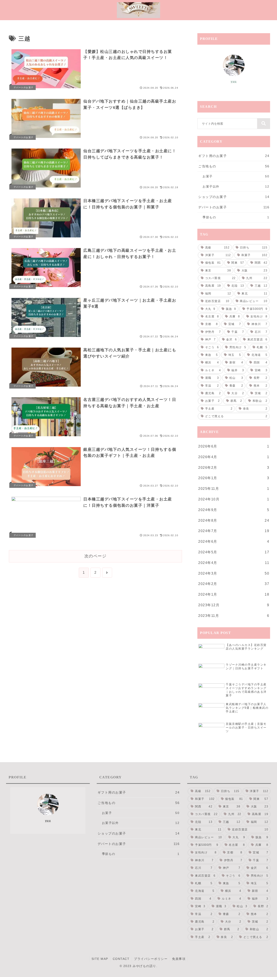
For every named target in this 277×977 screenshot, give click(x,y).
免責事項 (178, 959)
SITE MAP (100, 959)
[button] (263, 123)
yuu (234, 81)
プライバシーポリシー (150, 959)
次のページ (95, 556)
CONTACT (121, 959)
